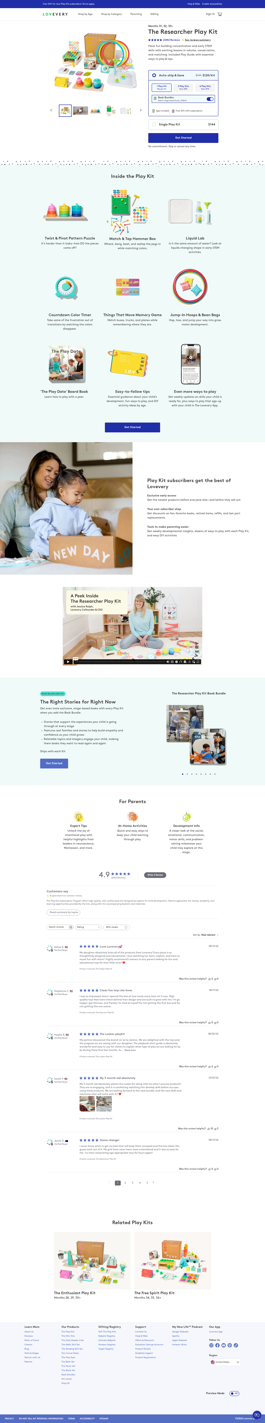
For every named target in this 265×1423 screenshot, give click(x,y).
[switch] (183, 100)
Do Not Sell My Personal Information (41, 1419)
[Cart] (219, 14)
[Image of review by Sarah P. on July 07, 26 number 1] (87, 1103)
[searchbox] (57, 927)
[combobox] (88, 927)
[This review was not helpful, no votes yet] (215, 979)
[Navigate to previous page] (110, 1182)
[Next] (142, 109)
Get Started (183, 138)
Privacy (9, 1419)
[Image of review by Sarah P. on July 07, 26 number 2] (104, 1103)
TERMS (71, 1419)
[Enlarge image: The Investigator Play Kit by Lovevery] (95, 63)
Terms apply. (88, 4)
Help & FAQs (194, 4)
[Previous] (52, 109)
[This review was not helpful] (215, 1128)
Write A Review (155, 875)
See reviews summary (198, 40)
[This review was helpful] (209, 1128)
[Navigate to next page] (154, 1182)
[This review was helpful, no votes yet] (210, 979)
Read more (130, 1050)
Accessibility (87, 1419)
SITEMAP (104, 1419)
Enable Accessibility (212, 4)
